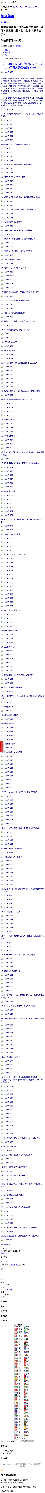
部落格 (7, 52)
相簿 (6, 50)
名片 (6, 55)
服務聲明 (22, 1466)
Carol (2, 1253)
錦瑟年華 (7, 16)
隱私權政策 (37, 1464)
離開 (12, 1491)
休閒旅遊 (18, 46)
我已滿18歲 (5, 1491)
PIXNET (9, 1464)
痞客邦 (12, 1265)
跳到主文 (4, 22)
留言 (17, 1265)
